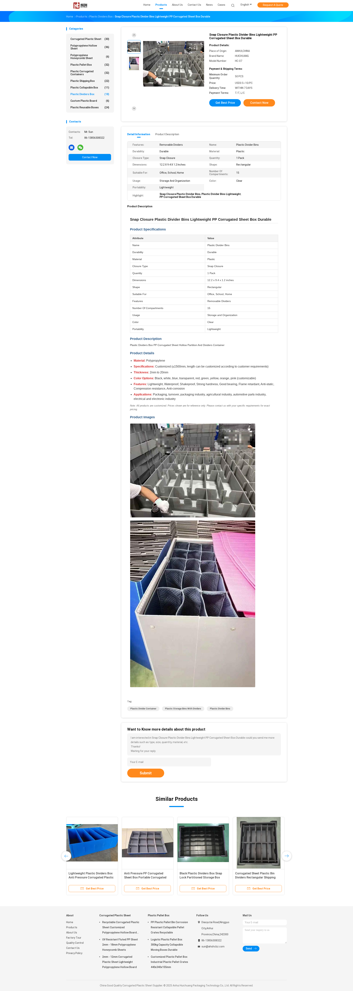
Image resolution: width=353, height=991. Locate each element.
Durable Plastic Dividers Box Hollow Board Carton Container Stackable (90, 877)
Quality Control (75, 942)
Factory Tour (73, 937)
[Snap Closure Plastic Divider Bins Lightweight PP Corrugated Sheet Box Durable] (173, 64)
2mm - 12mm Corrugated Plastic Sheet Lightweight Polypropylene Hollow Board (119, 962)
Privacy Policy (74, 953)
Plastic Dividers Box (89, 94)
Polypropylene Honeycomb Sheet (89, 57)
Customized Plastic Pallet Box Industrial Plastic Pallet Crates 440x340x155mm (169, 962)
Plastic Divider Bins (220, 708)
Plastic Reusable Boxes (89, 107)
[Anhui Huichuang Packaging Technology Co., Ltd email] (71, 147)
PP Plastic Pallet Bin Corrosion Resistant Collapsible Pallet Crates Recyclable (169, 927)
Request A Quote (273, 4)
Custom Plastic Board (89, 100)
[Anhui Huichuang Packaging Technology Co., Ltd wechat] (80, 147)
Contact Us (73, 947)
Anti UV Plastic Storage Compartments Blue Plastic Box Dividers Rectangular (257, 877)
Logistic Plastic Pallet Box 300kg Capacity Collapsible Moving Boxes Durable (167, 944)
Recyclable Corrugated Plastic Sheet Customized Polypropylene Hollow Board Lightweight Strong (120, 928)
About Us (71, 932)
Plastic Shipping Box (89, 80)
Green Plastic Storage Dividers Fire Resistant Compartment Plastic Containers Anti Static (147, 877)
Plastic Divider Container (143, 708)
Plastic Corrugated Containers (89, 73)
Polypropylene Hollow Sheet (89, 47)
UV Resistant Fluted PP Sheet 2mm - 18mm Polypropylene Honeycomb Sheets (120, 944)
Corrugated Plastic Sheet (89, 39)
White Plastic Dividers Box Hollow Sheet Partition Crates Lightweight (202, 877)
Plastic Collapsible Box (89, 87)
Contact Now (90, 157)
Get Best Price (225, 102)
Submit (146, 773)
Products (71, 927)
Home (69, 922)
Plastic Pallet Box (89, 64)
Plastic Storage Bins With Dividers (183, 708)
